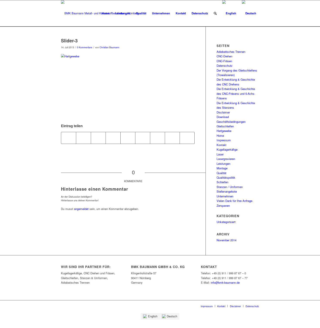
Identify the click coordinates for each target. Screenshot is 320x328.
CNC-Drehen (224, 56)
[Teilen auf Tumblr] (142, 137)
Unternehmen (225, 196)
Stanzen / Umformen (230, 187)
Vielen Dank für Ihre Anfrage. (235, 201)
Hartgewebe (224, 131)
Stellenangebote (227, 191)
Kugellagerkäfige (227, 149)
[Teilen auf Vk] (157, 137)
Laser (220, 154)
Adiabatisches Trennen (231, 52)
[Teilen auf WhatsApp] (98, 137)
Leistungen (223, 164)
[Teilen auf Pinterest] (113, 137)
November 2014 (226, 240)
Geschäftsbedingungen (231, 122)
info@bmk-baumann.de (225, 282)
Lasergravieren (226, 159)
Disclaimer (223, 112)
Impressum (224, 140)
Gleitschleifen (225, 126)
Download (223, 117)
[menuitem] (105, 13)
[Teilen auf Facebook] (68, 137)
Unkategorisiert (226, 222)
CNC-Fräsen (224, 61)
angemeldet (81, 209)
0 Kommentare (84, 47)
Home (220, 135)
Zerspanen (223, 205)
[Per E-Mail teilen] (187, 137)
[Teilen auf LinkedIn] (128, 137)
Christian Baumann (109, 47)
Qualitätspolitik (226, 177)
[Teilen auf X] (83, 137)
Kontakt (221, 145)
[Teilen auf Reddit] (172, 137)
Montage (222, 168)
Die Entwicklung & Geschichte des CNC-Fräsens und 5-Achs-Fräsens (236, 93)
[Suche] (215, 13)
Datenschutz (224, 65)
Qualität (221, 173)
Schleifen (222, 182)
